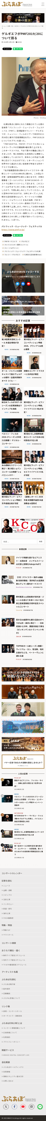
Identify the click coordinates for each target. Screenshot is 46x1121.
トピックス (7, 895)
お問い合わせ (8, 1081)
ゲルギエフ (25, 241)
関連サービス (8, 1050)
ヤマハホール (8, 935)
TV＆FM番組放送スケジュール (14, 964)
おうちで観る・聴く (11, 950)
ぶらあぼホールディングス (13, 1067)
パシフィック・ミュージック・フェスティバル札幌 (22, 251)
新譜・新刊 (7, 909)
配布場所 (6, 989)
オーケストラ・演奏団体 (12, 1016)
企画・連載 (7, 890)
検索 (40, 541)
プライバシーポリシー (11, 1042)
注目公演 (6, 899)
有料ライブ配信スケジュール (14, 960)
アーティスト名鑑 (10, 971)
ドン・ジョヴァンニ (11, 248)
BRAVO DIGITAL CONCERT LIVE (16, 1055)
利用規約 (6, 1037)
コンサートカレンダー (12, 873)
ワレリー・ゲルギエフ (12, 255)
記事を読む (7, 880)
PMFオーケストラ (10, 241)
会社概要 (6, 1062)
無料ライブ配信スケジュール (14, 955)
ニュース (6, 885)
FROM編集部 (8, 918)
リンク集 (6, 1006)
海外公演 (6, 913)
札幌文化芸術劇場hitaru (32, 255)
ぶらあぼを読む (9, 979)
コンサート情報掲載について (14, 1028)
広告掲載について (10, 1032)
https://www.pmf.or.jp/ (13, 229)
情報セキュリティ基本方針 (13, 1076)
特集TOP (6, 930)
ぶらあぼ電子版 (9, 984)
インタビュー (8, 904)
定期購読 (6, 993)
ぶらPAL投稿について (11, 998)
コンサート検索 (9, 942)
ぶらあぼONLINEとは (12, 1023)
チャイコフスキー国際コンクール (16, 245)
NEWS (20, 42)
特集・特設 (7, 925)
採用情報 (6, 1072)
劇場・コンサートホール (12, 1011)
